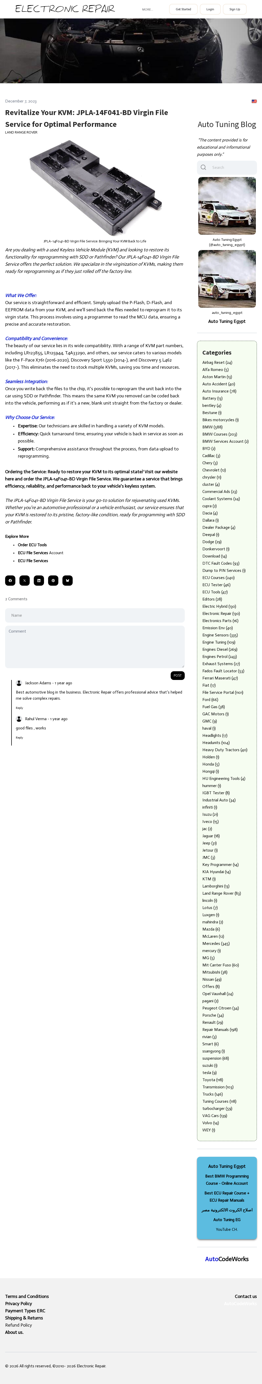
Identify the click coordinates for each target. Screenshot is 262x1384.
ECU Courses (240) (218, 577)
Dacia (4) (210, 513)
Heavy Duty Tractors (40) (224, 749)
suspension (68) (215, 1058)
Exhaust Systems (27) (221, 663)
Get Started (183, 9)
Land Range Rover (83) (221, 893)
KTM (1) (209, 878)
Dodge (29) (212, 541)
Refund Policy (18, 1325)
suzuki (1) (209, 1065)
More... (147, 9)
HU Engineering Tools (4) (223, 778)
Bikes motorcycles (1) (220, 419)
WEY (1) (208, 1130)
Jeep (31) (209, 843)
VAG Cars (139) (214, 1115)
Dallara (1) (210, 520)
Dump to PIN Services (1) (224, 570)
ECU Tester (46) (216, 584)
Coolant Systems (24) (221, 498)
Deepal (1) (210, 534)
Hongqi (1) (210, 771)
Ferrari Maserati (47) (220, 678)
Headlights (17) (214, 735)
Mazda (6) (211, 929)
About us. (14, 1332)
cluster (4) (211, 484)
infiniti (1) (209, 807)
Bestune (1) (212, 412)
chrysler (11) (211, 477)
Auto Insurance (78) (219, 391)
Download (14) (214, 556)
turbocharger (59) (217, 1108)
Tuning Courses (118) (219, 1101)
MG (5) (208, 957)
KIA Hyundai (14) (216, 871)
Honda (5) (211, 764)
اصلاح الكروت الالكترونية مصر (227, 1209)
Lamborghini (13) (216, 886)
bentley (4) (211, 405)
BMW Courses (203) (219, 434)
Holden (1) (210, 757)
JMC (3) (208, 857)
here (9, 479)
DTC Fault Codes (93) (220, 563)
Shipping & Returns (24, 1318)
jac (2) (207, 828)
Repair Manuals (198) (220, 1029)
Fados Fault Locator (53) (223, 670)
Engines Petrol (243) (219, 656)
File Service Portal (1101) (222, 692)
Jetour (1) (210, 850)
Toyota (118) (212, 1079)
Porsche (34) (213, 1015)
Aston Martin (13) (217, 376)
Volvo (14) (210, 1122)
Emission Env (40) (217, 627)
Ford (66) (210, 699)
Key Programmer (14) (220, 864)
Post (178, 675)
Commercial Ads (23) (219, 491)
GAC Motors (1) (215, 713)
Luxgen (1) (210, 914)
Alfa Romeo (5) (215, 369)
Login (210, 9)
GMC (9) (209, 721)
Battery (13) (212, 398)
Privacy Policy (18, 1303)
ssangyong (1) (213, 1051)
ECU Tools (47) (215, 592)
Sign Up (235, 9)
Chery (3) (210, 462)
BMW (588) (212, 427)
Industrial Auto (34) (219, 800)
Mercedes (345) (216, 943)
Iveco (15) (210, 821)
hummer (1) (211, 785)
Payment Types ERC (25, 1311)
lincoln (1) (209, 900)
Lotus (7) (210, 907)
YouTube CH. (227, 1229)
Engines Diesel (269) (219, 649)
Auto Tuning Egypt (227, 321)
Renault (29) (212, 1022)
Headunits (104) (216, 742)
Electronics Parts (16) (220, 620)
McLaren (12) (213, 936)
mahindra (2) (212, 922)
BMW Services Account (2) (225, 441)
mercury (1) (211, 950)
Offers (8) (211, 986)
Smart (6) (210, 1043)
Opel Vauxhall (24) (217, 993)
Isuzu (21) (210, 814)
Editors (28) (212, 599)
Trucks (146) (212, 1094)
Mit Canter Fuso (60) (220, 965)
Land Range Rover (21, 132)
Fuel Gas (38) (213, 706)
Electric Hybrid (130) (219, 606)
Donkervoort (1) (216, 548)
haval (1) (209, 728)
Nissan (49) (212, 979)
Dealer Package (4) (218, 527)
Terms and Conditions (27, 1296)
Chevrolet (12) (214, 470)
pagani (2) (210, 1000)
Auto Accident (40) (218, 383)
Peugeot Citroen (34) (220, 1008)
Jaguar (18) (211, 835)
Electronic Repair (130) (221, 613)
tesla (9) (209, 1072)
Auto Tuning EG (227, 1219)
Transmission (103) (218, 1087)
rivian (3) (209, 1036)
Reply (19, 708)
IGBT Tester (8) (216, 792)
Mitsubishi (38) (214, 972)
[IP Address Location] (254, 101)
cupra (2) (209, 505)
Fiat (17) (209, 685)
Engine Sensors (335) (220, 635)
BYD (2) (208, 448)
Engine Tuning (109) (218, 642)
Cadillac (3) (211, 455)
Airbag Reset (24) (217, 362)
